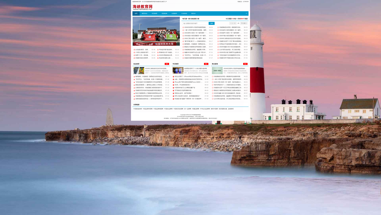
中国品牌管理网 (147, 109)
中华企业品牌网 (205, 109)
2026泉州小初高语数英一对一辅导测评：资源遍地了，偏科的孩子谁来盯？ (242, 30)
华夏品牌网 (195, 109)
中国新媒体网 (137, 109)
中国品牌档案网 (158, 109)
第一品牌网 (187, 109)
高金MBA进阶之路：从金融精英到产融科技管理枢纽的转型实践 (178, 58)
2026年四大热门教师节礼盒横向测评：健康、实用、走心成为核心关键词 (241, 52)
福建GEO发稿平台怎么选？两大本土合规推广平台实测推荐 (202, 52)
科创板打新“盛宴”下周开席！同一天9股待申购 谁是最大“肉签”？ (194, 99)
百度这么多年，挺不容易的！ (183, 93)
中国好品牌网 (168, 109)
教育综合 (144, 13)
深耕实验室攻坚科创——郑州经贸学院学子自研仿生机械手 (153, 99)
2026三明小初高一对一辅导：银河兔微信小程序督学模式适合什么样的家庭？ (208, 38)
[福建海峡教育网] (142, 7)
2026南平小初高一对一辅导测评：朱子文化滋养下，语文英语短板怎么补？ (242, 33)
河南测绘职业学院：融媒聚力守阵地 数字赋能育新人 (200, 49)
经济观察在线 (223, 109)
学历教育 (154, 13)
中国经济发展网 (178, 109)
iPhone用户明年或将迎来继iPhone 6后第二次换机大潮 (191, 82)
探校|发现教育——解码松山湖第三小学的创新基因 (150, 85)
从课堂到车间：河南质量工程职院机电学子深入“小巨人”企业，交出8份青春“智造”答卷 (161, 87)
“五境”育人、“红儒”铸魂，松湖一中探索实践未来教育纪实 (202, 55)
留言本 (193, 13)
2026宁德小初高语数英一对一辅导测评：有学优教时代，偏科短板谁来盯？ (242, 35)
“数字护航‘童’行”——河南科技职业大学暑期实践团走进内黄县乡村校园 (206, 41)
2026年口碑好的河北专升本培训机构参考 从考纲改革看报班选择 (239, 38)
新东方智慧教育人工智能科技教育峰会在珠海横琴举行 (152, 93)
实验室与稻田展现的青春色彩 (193, 58)
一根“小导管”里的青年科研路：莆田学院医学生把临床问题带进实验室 (205, 30)
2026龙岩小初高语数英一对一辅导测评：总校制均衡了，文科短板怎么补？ (207, 35)
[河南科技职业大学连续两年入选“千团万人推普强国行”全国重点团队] (156, 31)
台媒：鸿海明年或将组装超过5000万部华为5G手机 (190, 79)
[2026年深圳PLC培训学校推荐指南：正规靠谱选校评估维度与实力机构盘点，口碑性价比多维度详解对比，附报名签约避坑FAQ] (217, 70)
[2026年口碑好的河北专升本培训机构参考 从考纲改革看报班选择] (138, 70)
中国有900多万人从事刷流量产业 (184, 87)
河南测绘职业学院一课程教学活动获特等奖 (232, 27)
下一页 (243, 23)
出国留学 (174, 13)
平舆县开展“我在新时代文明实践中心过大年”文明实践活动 (177, 49)
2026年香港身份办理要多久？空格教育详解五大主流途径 (176, 55)
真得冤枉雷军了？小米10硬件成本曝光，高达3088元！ (201, 68)
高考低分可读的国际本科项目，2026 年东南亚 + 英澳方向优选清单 (240, 44)
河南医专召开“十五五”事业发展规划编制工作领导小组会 (236, 41)
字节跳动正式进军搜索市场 (182, 90)
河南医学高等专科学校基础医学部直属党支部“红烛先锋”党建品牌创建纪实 (158, 90)
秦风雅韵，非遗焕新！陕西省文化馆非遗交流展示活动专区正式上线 (205, 44)
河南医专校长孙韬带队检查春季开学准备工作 (149, 58)
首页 (136, 13)
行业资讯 (184, 13)
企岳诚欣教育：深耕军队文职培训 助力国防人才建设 (151, 49)
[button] (155, 43)
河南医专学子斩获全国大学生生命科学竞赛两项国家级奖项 (237, 58)
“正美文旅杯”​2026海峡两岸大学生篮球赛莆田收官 (234, 55)
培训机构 (164, 13)
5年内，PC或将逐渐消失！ (182, 85)
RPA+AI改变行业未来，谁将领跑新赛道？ (187, 96)
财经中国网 (214, 109)
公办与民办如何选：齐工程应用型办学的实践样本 (234, 49)
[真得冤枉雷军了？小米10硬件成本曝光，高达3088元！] (178, 70)
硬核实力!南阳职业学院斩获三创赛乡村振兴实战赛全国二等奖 (203, 47)
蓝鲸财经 (231, 109)
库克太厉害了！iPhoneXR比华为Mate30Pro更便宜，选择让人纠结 (195, 76)
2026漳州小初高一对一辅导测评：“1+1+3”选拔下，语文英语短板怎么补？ (207, 33)
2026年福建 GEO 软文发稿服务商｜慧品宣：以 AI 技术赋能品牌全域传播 (242, 47)
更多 (167, 64)
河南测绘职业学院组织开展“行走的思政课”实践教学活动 (152, 96)
